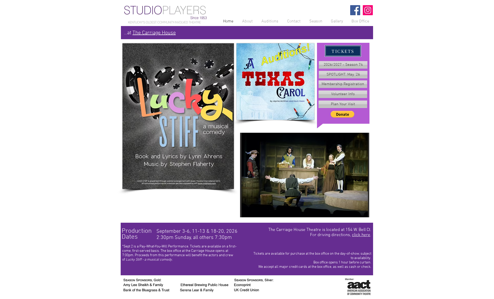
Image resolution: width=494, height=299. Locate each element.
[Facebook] (355, 10)
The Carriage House (154, 33)
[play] (356, 213)
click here (361, 235)
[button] (342, 114)
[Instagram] (368, 10)
